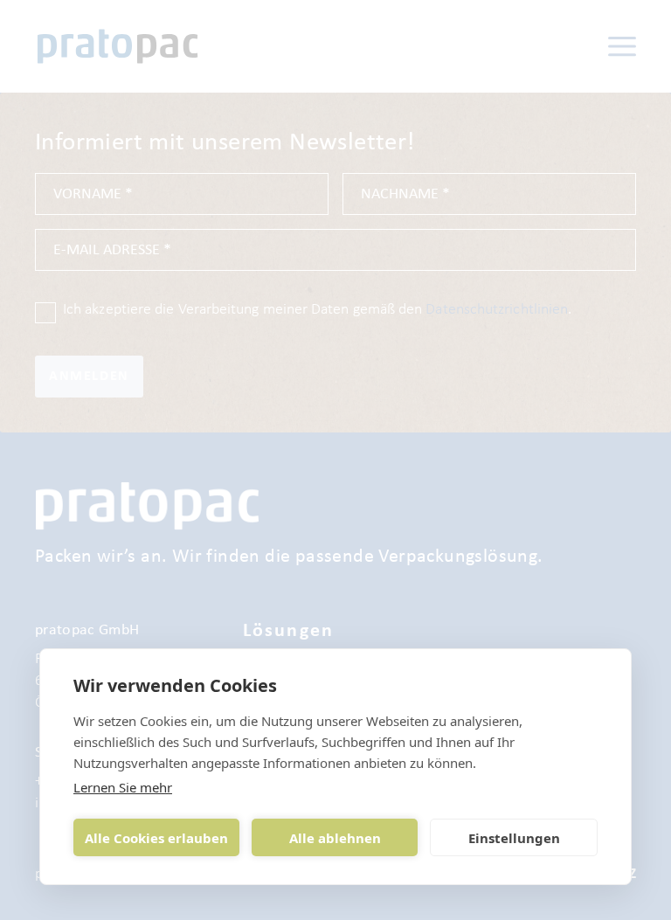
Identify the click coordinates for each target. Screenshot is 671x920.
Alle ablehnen (335, 838)
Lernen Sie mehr (122, 787)
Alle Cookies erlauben (156, 838)
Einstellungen (514, 838)
